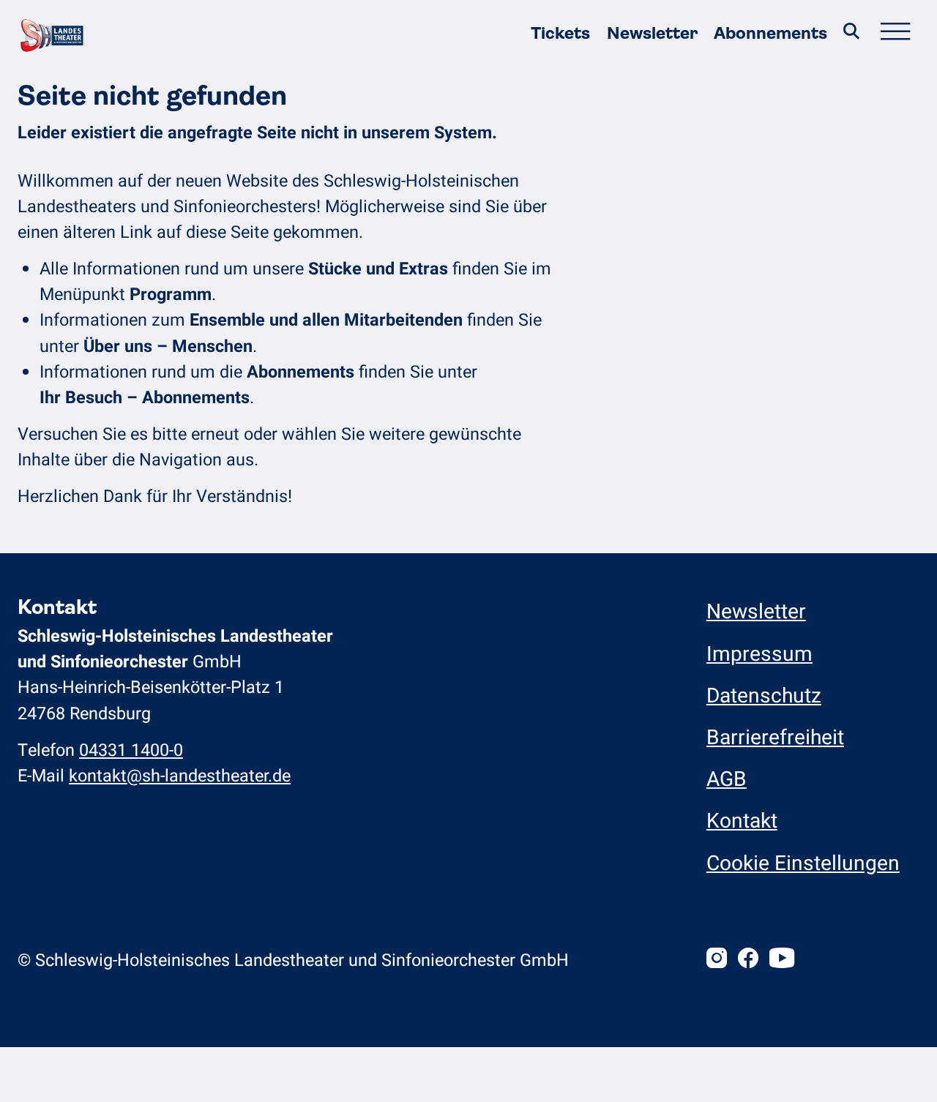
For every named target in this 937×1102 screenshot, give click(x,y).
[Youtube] (781, 960)
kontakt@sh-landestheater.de (180, 776)
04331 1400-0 (131, 750)
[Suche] (851, 33)
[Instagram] (716, 960)
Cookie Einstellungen (803, 864)
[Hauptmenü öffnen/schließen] (894, 33)
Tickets (560, 33)
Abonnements (770, 33)
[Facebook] (748, 960)
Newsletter (652, 33)
